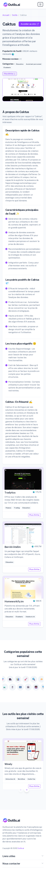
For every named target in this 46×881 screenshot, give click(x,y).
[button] (26, 789)
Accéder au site (28, 24)
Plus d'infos (34, 515)
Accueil (5, 15)
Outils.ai (21, 848)
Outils (14, 15)
